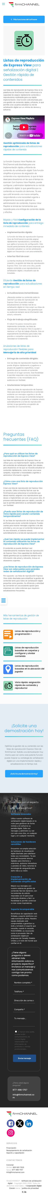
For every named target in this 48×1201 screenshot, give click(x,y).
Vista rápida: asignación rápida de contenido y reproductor (27, 685)
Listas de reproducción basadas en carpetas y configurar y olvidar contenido (27, 652)
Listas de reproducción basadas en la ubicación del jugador (29, 668)
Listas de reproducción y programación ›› (27, 632)
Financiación (11, 1148)
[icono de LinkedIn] (25, 1192)
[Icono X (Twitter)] (23, 1192)
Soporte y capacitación (15, 1153)
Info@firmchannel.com (15, 1172)
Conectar (10, 1165)
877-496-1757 (17, 1170)
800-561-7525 (18, 1167)
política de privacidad (30, 1188)
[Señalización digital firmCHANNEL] (24, 4)
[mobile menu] (3, 4)
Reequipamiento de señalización (19, 1150)
